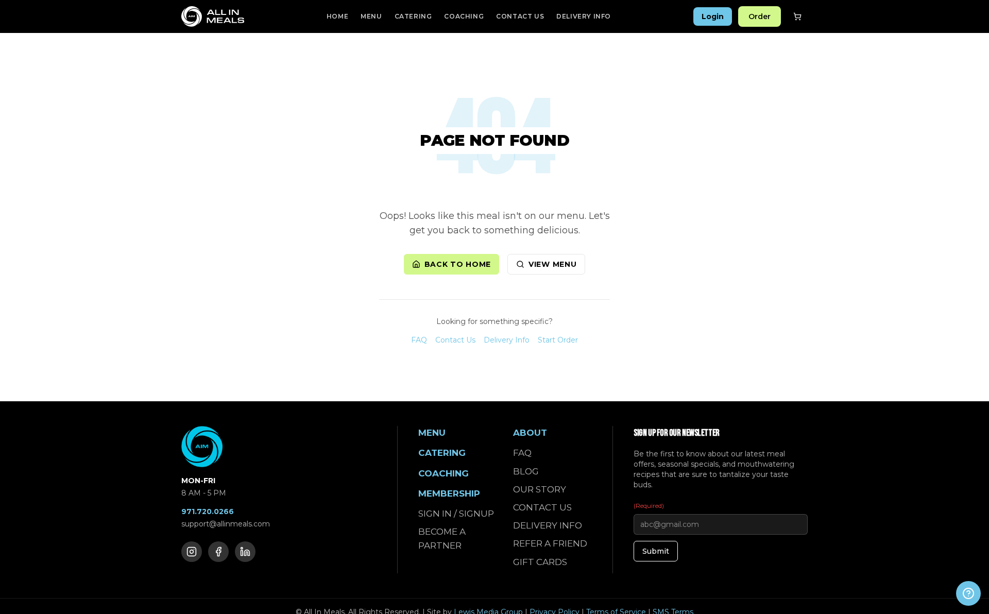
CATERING (413, 16)
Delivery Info (507, 340)
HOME (337, 16)
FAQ (419, 340)
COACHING (464, 16)
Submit (655, 551)
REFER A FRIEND (550, 543)
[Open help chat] (968, 593)
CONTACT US (520, 16)
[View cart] (797, 16)
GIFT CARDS (540, 562)
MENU (371, 16)
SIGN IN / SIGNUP (456, 513)
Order (759, 16)
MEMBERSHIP (449, 493)
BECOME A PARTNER (442, 538)
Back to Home (457, 264)
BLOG (526, 471)
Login (713, 16)
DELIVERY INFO (583, 16)
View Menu (552, 264)
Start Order (558, 340)
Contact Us (455, 340)
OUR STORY (539, 489)
